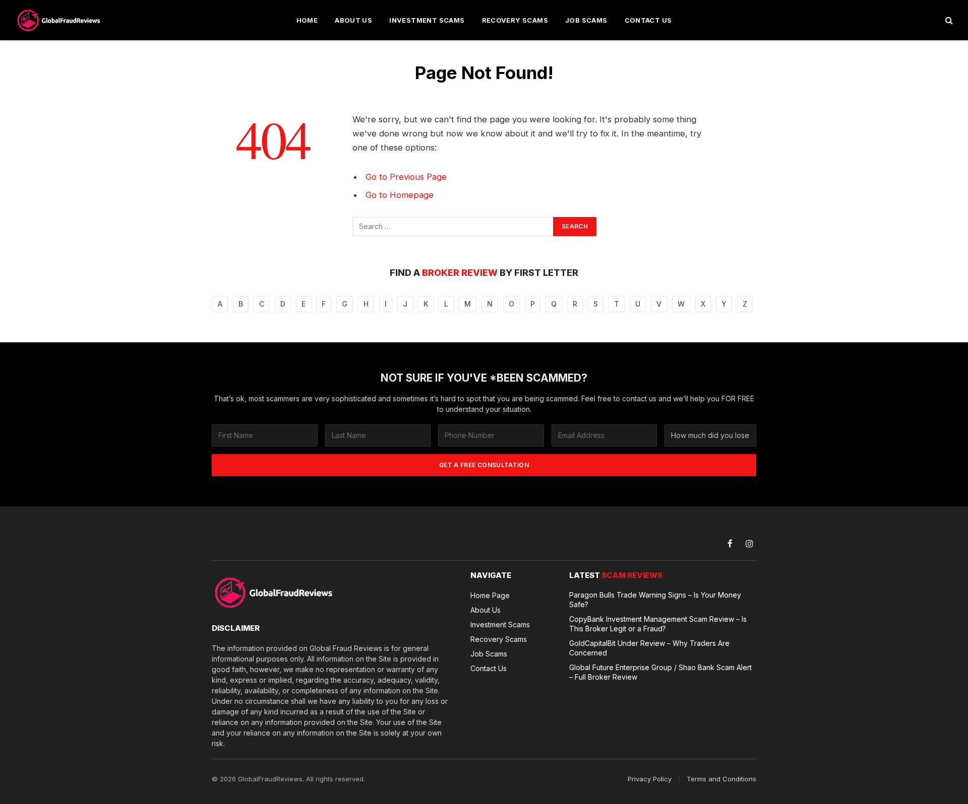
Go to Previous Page (406, 177)
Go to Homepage (400, 195)
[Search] (948, 20)
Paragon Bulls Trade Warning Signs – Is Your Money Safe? (655, 600)
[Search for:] (453, 226)
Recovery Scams (515, 20)
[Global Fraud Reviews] (59, 20)
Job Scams (586, 20)
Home (307, 20)
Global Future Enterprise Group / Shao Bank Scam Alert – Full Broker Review (660, 672)
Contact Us (648, 20)
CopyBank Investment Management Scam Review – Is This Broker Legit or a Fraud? (658, 624)
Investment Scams (426, 20)
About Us (353, 20)
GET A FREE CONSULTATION (484, 465)
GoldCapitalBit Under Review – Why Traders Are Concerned (649, 648)
